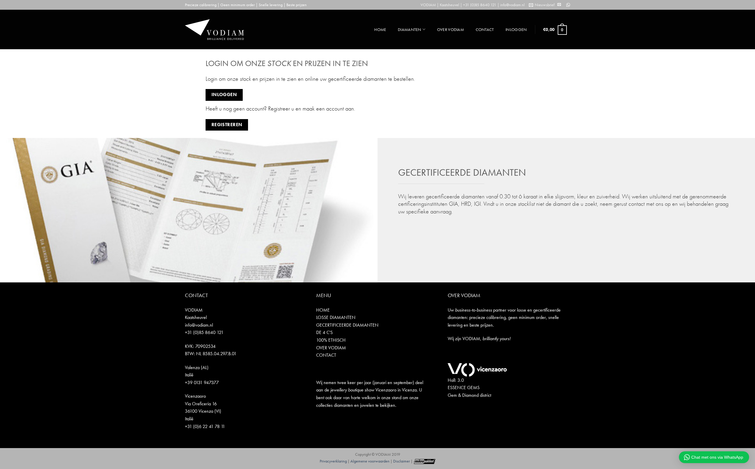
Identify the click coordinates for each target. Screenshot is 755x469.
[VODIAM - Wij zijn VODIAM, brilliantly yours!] (214, 29)
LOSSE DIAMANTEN (335, 317)
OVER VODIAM (450, 29)
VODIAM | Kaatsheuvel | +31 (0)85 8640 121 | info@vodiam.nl (473, 4)
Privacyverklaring (333, 461)
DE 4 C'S (324, 332)
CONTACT (485, 29)
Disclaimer (401, 461)
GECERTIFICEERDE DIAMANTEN (347, 325)
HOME (380, 29)
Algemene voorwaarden (370, 461)
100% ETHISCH (331, 340)
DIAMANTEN (409, 29)
